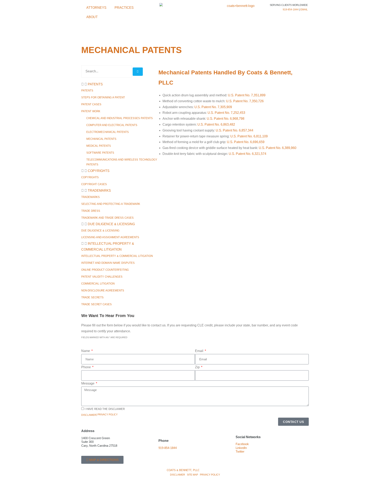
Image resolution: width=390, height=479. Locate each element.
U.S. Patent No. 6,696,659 (245, 142)
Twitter (240, 451)
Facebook (242, 444)
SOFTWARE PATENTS (100, 152)
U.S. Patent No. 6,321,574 (247, 153)
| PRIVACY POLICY (107, 414)
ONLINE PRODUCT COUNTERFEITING (105, 269)
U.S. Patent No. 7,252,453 (226, 112)
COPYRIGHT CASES (94, 184)
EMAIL (304, 9)
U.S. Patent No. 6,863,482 (216, 124)
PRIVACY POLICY (210, 474)
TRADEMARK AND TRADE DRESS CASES (107, 217)
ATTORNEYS (96, 7)
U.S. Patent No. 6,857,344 (234, 130)
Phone (86, 367)
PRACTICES (124, 7)
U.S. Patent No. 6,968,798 (225, 118)
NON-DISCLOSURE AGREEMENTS (102, 290)
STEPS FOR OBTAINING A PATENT (103, 97)
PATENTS (95, 84)
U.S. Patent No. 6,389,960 (277, 148)
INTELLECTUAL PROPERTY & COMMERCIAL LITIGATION (117, 255)
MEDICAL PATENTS (98, 145)
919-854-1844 (291, 9)
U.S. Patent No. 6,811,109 (249, 136)
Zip (197, 367)
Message (88, 383)
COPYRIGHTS (98, 171)
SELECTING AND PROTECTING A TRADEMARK (110, 203)
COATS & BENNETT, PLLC (183, 470)
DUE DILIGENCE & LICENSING (111, 224)
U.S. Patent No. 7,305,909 (213, 107)
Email (199, 351)
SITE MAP (192, 474)
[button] (117, 84)
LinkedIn (241, 448)
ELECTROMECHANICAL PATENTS (107, 132)
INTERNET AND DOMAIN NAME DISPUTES (108, 262)
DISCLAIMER (177, 474)
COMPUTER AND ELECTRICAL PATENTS (111, 125)
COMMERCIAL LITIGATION (98, 283)
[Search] (138, 71)
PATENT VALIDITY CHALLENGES (101, 276)
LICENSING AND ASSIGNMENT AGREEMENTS (110, 237)
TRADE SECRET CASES (96, 304)
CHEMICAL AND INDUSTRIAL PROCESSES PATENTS (119, 118)
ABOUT (92, 17)
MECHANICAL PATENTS (101, 138)
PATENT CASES (91, 104)
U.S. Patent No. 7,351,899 (246, 95)
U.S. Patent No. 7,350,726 (245, 101)
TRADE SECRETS (92, 297)
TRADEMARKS (99, 190)
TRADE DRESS (90, 210)
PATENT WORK (90, 111)
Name (86, 351)
